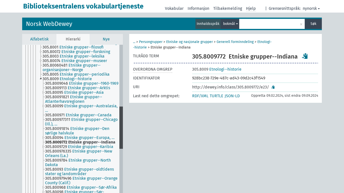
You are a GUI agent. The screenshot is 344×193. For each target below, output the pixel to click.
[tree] (72, 119)
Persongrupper (150, 42)
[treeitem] (75, 47)
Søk (313, 24)
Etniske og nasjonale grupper (189, 42)
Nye (106, 39)
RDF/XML (200, 95)
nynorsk (310, 8)
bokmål (229, 24)
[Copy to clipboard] (305, 56)
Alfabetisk (39, 39)
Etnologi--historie (217, 69)
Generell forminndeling (235, 42)
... (134, 42)
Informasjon (198, 8)
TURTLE (216, 95)
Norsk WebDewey (49, 23)
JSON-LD (232, 95)
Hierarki (73, 39)
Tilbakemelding (227, 8)
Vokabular (174, 8)
